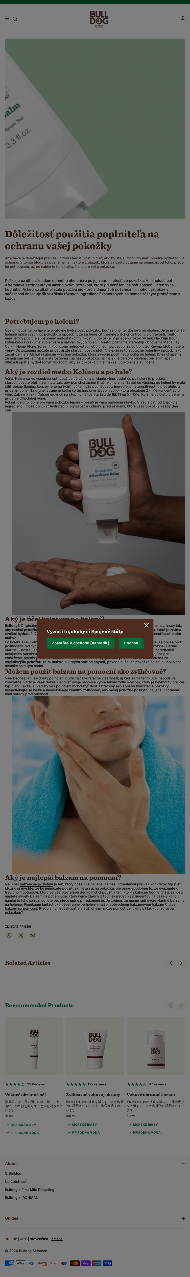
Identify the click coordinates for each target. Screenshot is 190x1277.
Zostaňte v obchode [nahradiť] (80, 643)
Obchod (131, 643)
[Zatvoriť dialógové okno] (146, 625)
